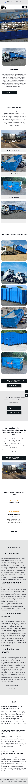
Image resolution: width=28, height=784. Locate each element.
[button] (11, 531)
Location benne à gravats (14, 150)
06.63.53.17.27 (17, 1)
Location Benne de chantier (13, 174)
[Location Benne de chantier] (13, 163)
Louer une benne (13, 221)
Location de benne (14, 197)
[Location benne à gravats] (13, 139)
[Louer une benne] (13, 210)
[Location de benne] (13, 186)
